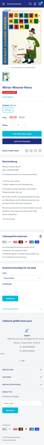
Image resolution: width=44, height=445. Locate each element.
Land (4, 273)
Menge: (5, 125)
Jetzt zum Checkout (22, 141)
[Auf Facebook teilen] (26, 150)
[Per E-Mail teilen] (40, 150)
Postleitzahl (7, 284)
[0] (39, 3)
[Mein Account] (35, 3)
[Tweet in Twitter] (35, 150)
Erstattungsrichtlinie (10, 309)
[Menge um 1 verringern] (12, 125)
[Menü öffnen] (3, 4)
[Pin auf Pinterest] (31, 150)
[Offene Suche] (30, 3)
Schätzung (10, 298)
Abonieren (10, 410)
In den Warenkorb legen (22, 134)
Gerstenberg (7, 97)
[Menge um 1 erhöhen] (24, 125)
